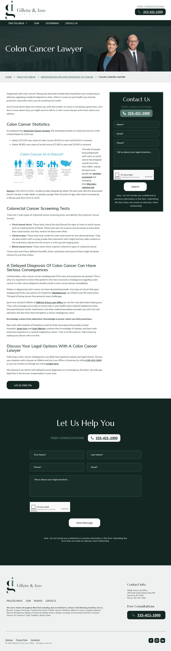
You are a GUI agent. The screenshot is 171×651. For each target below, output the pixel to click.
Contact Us (71, 23)
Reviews (38, 600)
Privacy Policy (22, 640)
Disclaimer (35, 640)
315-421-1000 (94, 360)
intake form (52, 363)
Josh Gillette (38, 328)
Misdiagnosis (59, 292)
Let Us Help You (23, 385)
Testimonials (52, 23)
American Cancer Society (37, 130)
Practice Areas (16, 23)
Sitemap (9, 640)
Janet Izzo (22, 328)
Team (36, 23)
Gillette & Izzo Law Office (49, 302)
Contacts (51, 600)
